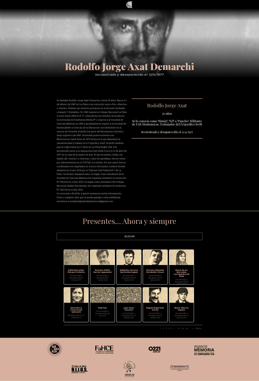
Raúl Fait (102, 307)
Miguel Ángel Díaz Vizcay (155, 308)
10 (179, 328)
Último (198, 328)
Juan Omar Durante (129, 308)
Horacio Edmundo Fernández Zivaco (155, 271)
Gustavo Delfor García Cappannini (102, 271)
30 (187, 328)
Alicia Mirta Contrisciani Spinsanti (76, 309)
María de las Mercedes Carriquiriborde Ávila (181, 273)
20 (183, 328)
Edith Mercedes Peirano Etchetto (76, 271)
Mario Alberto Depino (181, 308)
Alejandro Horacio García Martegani (129, 271)
